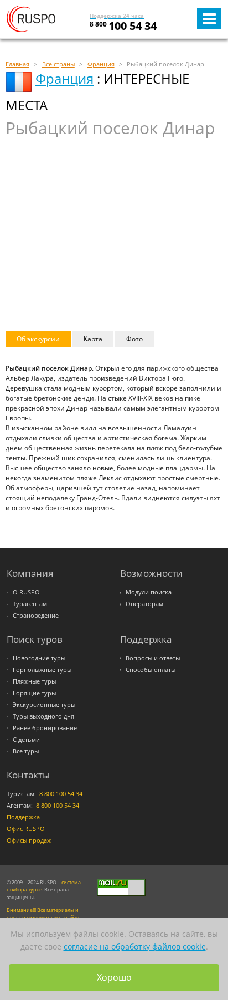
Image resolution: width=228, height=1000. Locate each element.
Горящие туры (34, 693)
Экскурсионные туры (44, 705)
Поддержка (23, 817)
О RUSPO (26, 592)
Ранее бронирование (45, 728)
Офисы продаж (29, 840)
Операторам (144, 604)
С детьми (26, 739)
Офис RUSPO (26, 829)
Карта (93, 338)
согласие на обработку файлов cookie (135, 946)
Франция (64, 78)
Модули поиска (149, 592)
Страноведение (36, 615)
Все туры (26, 751)
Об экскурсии (38, 338)
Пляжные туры (34, 681)
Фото (134, 338)
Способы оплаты (150, 670)
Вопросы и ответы (153, 658)
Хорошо (114, 977)
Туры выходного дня (43, 716)
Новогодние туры (39, 658)
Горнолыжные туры (42, 670)
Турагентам (30, 604)
